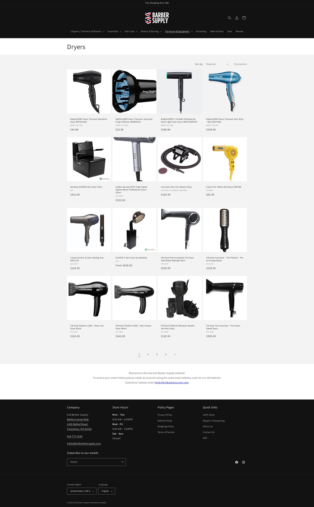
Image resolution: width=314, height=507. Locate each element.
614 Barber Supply (81, 503)
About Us (208, 426)
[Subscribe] (122, 462)
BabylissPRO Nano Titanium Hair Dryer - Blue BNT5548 (225, 120)
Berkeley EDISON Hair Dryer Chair (86, 187)
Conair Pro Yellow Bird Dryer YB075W (223, 187)
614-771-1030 (74, 436)
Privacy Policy (165, 414)
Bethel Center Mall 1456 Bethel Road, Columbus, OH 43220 (79, 424)
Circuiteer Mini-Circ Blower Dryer (176, 187)
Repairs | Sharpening (214, 420)
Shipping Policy (166, 426)
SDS (205, 437)
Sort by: (199, 64)
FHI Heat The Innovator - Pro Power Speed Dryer (223, 327)
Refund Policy (165, 420)
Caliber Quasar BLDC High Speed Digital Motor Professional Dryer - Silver (132, 190)
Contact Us (209, 432)
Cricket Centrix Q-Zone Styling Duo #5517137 (87, 259)
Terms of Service (166, 432)
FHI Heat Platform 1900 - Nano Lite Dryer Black (87, 327)
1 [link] (139, 354)
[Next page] (174, 354)
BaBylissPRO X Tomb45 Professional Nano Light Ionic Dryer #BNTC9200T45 (179, 120)
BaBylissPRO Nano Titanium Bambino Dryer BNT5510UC (88, 120)
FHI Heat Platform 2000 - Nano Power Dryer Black (133, 327)
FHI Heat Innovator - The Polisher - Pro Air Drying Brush (224, 259)
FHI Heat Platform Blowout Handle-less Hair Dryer (178, 327)
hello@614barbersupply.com (172, 382)
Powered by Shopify (97, 503)
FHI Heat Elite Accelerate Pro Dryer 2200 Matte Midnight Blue (177, 259)
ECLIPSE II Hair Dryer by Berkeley (131, 257)
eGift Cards (209, 414)
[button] (87, 31)
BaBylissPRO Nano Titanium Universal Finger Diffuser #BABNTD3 (134, 120)
